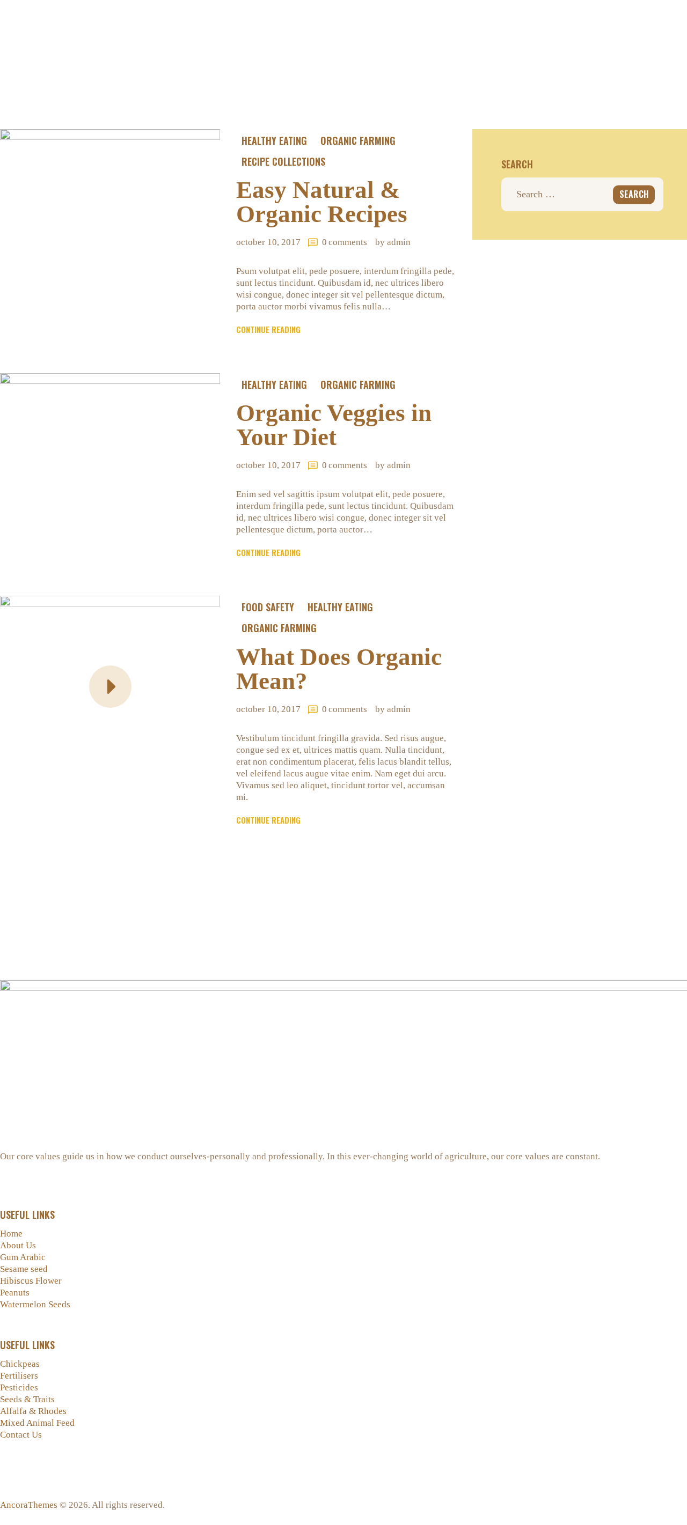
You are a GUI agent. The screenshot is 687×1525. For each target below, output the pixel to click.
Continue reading (268, 329)
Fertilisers (19, 1376)
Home (11, 1233)
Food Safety (268, 607)
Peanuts (15, 1292)
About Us (18, 1245)
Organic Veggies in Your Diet (334, 425)
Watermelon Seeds (35, 1304)
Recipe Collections (283, 161)
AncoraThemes (28, 1505)
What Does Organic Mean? (339, 669)
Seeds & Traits (27, 1399)
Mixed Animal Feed (37, 1423)
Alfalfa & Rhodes (33, 1411)
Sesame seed (24, 1269)
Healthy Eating (274, 140)
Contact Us (21, 1435)
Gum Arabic (23, 1257)
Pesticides (19, 1387)
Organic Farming (358, 140)
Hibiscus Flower (31, 1281)
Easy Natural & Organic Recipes (321, 202)
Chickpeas (20, 1364)
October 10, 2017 (268, 242)
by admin (393, 242)
